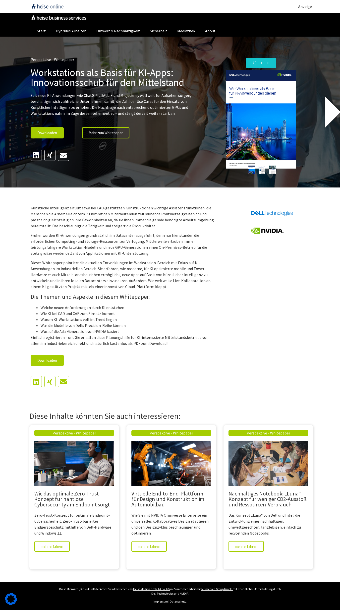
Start (41, 30)
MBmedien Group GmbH (216, 589)
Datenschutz (178, 601)
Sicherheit (158, 30)
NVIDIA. (184, 593)
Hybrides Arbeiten (71, 30)
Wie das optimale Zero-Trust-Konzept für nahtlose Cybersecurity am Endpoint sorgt (72, 499)
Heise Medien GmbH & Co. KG (151, 589)
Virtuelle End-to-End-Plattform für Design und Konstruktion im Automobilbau (167, 499)
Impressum (161, 601)
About (210, 30)
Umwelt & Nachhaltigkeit (118, 30)
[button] (36, 155)
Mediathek (186, 30)
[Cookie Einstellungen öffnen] (11, 603)
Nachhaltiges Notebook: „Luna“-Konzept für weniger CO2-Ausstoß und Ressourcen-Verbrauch (267, 499)
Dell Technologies (162, 593)
